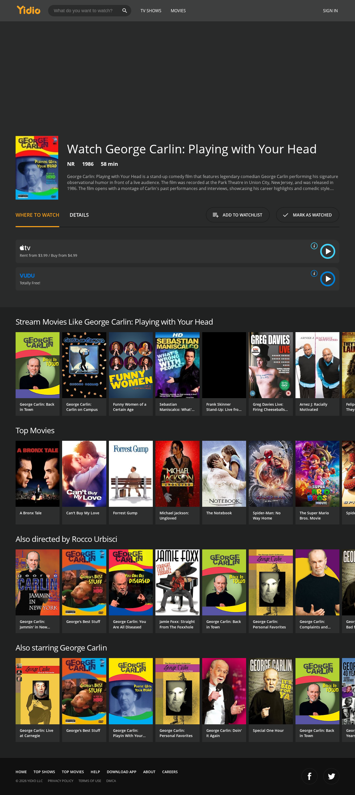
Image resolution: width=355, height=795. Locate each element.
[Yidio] (28, 11)
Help (95, 771)
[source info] (313, 245)
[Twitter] (331, 776)
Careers (170, 771)
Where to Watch (37, 214)
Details (79, 214)
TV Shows (151, 11)
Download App (121, 771)
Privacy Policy (60, 780)
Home (21, 771)
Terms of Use (89, 780)
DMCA (111, 780)
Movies (178, 11)
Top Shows (44, 771)
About (149, 771)
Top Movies (73, 771)
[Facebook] (309, 776)
